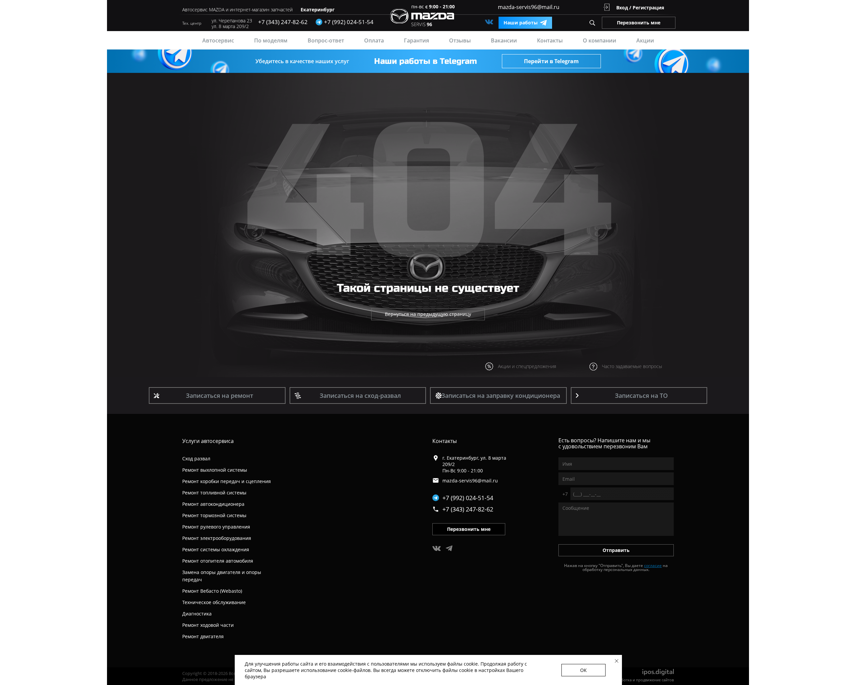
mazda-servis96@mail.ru (528, 7)
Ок (583, 670)
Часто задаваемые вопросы (632, 366)
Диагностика (197, 613)
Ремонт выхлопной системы (214, 470)
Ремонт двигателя (203, 636)
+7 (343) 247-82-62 (283, 22)
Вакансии (504, 40)
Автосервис (218, 40)
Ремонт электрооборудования (216, 538)
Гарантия (416, 40)
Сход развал (196, 458)
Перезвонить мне (638, 22)
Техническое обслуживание (214, 602)
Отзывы (460, 40)
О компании (599, 40)
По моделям (271, 40)
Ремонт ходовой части (208, 625)
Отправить (616, 550)
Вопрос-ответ (326, 40)
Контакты (550, 40)
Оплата (374, 40)
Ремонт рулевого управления (216, 527)
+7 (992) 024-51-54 (467, 498)
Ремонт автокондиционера (213, 504)
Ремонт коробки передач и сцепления (226, 481)
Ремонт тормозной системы (214, 515)
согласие (653, 565)
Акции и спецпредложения (527, 366)
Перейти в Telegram (551, 61)
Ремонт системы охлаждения (215, 549)
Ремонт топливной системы (214, 492)
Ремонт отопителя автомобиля (217, 561)
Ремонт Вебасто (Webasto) (212, 591)
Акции (645, 40)
